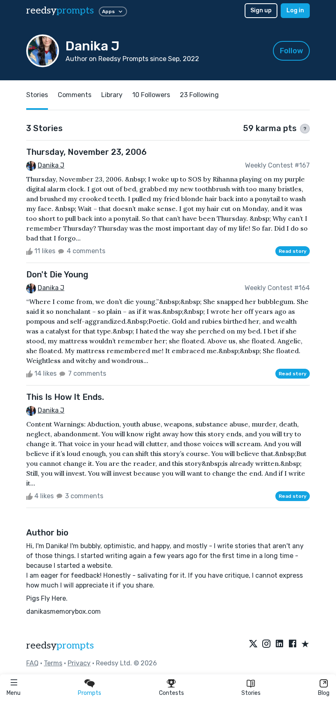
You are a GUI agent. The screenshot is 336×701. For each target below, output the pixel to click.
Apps (108, 11)
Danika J (51, 165)
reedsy (60, 10)
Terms (53, 663)
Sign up (261, 10)
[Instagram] (266, 644)
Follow (291, 50)
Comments (74, 95)
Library (112, 95)
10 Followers (151, 95)
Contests (171, 693)
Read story (292, 251)
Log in (295, 10)
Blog (323, 693)
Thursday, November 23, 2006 (86, 152)
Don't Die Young (57, 274)
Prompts (89, 693)
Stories (251, 693)
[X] (253, 644)
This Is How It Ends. (65, 397)
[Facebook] (292, 644)
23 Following (199, 95)
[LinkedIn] (279, 644)
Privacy (79, 663)
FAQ (32, 663)
